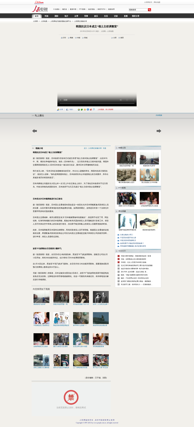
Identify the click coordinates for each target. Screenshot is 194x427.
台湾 (76, 16)
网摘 (71, 38)
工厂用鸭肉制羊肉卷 (80, 367)
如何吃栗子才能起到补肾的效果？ (132, 243)
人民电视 (44, 21)
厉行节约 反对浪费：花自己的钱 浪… (134, 272)
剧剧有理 (111, 9)
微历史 (64, 9)
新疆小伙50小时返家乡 (126, 206)
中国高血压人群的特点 (41, 325)
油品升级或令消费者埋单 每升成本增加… (135, 269)
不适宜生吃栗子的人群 (128, 238)
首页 (37, 16)
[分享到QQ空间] (78, 109)
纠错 (78, 38)
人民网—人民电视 (107, 31)
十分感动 (56, 9)
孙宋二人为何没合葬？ (101, 304)
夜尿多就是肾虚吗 (149, 230)
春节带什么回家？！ (80, 325)
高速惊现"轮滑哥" (40, 304)
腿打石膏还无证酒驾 (60, 346)
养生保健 (122, 211)
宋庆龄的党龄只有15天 (81, 304)
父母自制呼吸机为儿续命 (149, 206)
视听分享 (135, 16)
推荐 (122, 38)
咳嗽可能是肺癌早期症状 (127, 230)
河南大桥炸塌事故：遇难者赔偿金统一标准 (136, 256)
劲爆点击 (122, 148)
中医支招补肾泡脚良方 (128, 240)
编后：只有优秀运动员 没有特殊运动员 (135, 278)
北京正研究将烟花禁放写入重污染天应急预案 (137, 265)
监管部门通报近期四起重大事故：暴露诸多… (137, 281)
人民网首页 (148, 2)
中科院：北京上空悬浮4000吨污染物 (133, 262)
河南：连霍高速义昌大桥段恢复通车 (133, 259)
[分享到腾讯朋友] (81, 109)
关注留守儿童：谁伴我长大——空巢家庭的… (137, 284)
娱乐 (96, 16)
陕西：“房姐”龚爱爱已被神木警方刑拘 (134, 275)
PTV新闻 (82, 9)
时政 (46, 16)
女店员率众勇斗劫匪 (80, 346)
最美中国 (73, 9)
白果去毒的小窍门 (126, 235)
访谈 (116, 16)
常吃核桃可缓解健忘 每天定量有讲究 (133, 246)
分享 (115, 38)
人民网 (35, 21)
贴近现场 (91, 9)
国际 (56, 16)
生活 (106, 16)
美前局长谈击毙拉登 (100, 325)
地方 (66, 16)
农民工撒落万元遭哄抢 (41, 367)
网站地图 (157, 2)
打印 (64, 38)
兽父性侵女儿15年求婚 (149, 182)
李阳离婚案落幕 (98, 346)
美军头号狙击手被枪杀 (61, 367)
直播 (126, 16)
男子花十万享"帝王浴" (100, 367)
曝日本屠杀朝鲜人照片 (126, 182)
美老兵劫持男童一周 (60, 304)
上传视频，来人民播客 (105, 109)
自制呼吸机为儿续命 (41, 346)
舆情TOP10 (101, 9)
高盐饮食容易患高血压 (61, 325)
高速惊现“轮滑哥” (149, 166)
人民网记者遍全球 (80, 21)
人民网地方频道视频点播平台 (60, 21)
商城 (85, 38)
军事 (86, 16)
